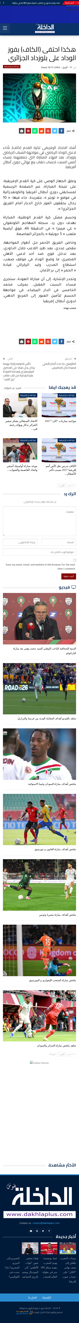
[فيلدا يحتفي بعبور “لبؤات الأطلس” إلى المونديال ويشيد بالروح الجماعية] (30, 1248)
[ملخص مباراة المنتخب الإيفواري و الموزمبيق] (39, 950)
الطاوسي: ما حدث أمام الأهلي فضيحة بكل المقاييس (59, 365)
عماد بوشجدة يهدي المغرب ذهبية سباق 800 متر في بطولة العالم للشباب (30, 3)
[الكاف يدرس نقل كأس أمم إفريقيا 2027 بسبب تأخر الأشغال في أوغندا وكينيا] (59, 450)
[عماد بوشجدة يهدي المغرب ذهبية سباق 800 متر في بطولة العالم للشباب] (49, 1248)
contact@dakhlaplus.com (46, 1223)
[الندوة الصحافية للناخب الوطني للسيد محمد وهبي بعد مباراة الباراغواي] (39, 618)
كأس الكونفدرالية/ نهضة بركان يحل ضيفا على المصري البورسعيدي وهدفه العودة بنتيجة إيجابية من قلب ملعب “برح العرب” (19, 371)
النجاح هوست (39, 1312)
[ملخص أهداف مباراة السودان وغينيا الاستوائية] (39, 754)
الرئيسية (46, 1297)
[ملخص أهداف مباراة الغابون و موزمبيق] (39, 819)
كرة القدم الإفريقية (11, 66)
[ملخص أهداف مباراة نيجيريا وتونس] (39, 885)
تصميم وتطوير (57, 1312)
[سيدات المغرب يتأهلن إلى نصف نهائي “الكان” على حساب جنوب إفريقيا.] (68, 1248)
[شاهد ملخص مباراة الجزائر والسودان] (39, 1016)
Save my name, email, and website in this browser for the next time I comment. (40, 567)
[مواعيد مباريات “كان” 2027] (59, 405)
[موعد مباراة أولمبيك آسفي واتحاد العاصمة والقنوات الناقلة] (20, 450)
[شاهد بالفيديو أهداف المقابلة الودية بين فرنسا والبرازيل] (39, 689)
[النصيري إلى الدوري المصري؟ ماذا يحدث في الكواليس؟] (11, 1248)
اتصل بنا (32, 1297)
